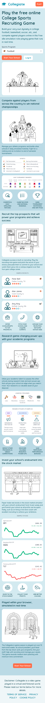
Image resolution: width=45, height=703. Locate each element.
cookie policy (28, 697)
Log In (28, 58)
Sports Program (8, 47)
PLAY (39, 4)
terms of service (17, 694)
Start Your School (12, 58)
